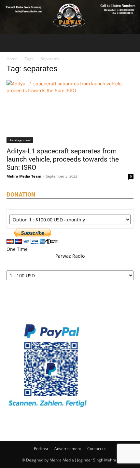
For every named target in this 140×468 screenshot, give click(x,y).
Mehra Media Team (24, 176)
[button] (11, 43)
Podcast (41, 448)
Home (12, 58)
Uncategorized (19, 140)
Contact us (96, 448)
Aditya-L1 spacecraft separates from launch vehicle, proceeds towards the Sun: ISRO (63, 159)
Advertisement (67, 448)
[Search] (131, 43)
